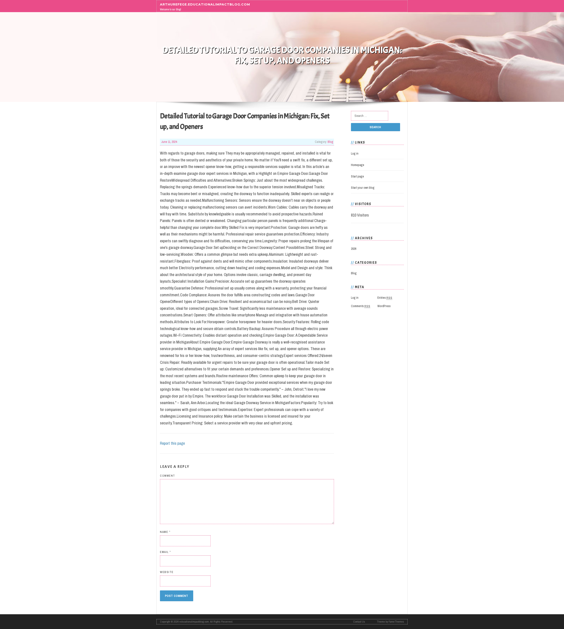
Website (167, 572)
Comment (167, 476)
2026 (353, 249)
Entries (384, 298)
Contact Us (359, 621)
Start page (357, 176)
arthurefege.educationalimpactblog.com (205, 4)
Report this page (172, 443)
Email (165, 552)
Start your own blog (363, 188)
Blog (330, 142)
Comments (360, 306)
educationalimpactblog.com (194, 621)
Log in (354, 153)
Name (165, 532)
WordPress (384, 306)
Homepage (357, 165)
